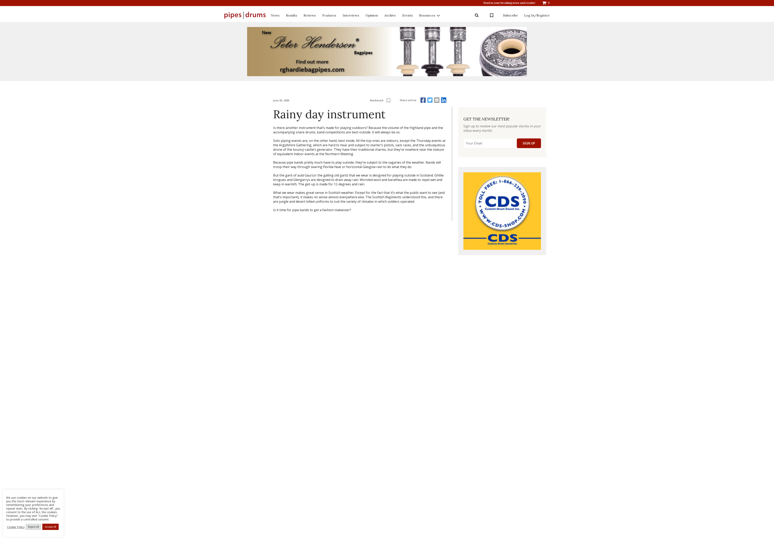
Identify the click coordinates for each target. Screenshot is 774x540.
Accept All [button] (50, 527)
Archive (390, 15)
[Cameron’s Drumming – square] (502, 211)
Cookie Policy (16, 527)
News (275, 15)
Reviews (310, 15)
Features (329, 15)
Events (407, 15)
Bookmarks (491, 15)
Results (291, 15)
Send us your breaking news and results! (509, 3)
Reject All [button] (33, 527)
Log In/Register (537, 15)
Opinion (372, 15)
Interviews (351, 15)
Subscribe (510, 15)
